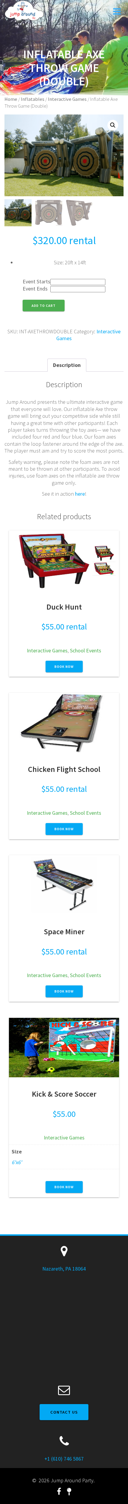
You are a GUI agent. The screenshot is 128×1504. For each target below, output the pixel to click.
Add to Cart (44, 305)
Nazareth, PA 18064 (64, 1268)
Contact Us (64, 1412)
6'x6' (17, 1162)
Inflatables (32, 99)
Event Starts (36, 281)
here (80, 493)
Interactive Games (67, 99)
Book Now (64, 666)
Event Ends (35, 288)
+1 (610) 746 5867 (64, 1458)
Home (10, 99)
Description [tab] (67, 365)
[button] (112, 125)
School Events (85, 650)
